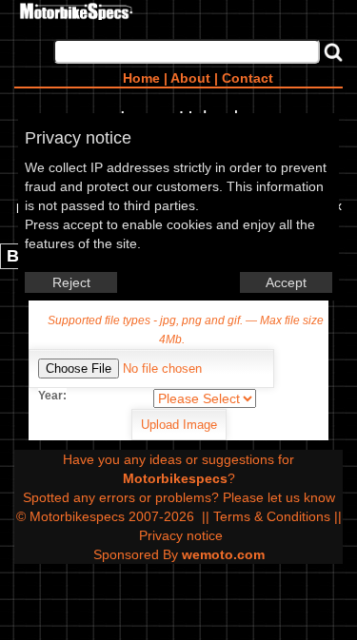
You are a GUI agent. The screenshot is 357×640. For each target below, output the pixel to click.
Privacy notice (181, 535)
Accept (286, 282)
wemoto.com (223, 554)
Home (141, 78)
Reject (71, 282)
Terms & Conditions (271, 516)
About (190, 78)
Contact (247, 78)
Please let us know (279, 497)
